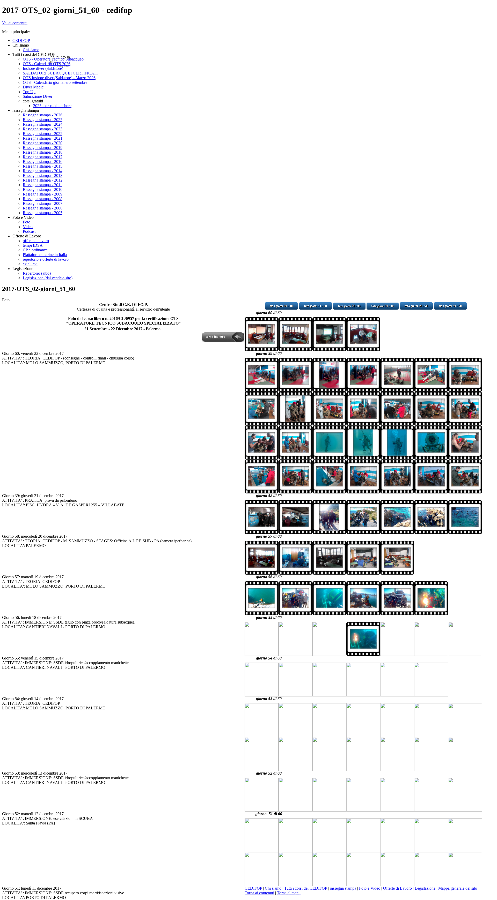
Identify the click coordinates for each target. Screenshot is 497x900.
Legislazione (425, 888)
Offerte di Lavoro (397, 888)
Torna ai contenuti (259, 893)
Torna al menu (289, 893)
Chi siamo (273, 888)
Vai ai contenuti (14, 23)
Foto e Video (369, 888)
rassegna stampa (343, 888)
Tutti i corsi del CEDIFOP (305, 888)
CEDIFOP (253, 888)
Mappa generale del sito (457, 888)
